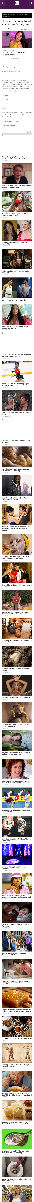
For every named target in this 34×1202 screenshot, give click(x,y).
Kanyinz (5, 28)
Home (4, 14)
